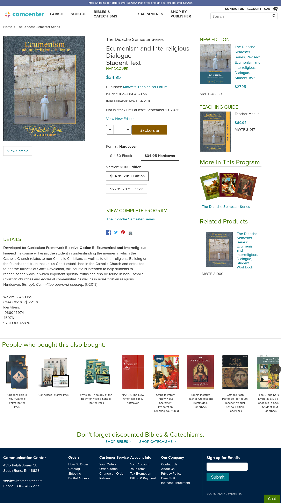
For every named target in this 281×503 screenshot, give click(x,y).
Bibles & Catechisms (105, 14)
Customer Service (114, 457)
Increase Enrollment (175, 482)
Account (254, 9)
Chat (272, 499)
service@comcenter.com (23, 480)
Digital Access (78, 478)
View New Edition (120, 118)
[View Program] (230, 186)
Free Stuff (168, 478)
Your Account (140, 464)
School (78, 14)
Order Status (108, 468)
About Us (168, 468)
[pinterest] (122, 232)
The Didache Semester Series (38, 26)
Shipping (74, 473)
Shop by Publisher (181, 14)
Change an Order (111, 473)
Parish (56, 14)
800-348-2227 (27, 485)
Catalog (74, 468)
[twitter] (115, 232)
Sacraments (150, 14)
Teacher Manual (247, 113)
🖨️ (130, 233)
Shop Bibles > (118, 441)
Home (7, 26)
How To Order (78, 464)
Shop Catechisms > (157, 441)
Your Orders (107, 464)
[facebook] (108, 232)
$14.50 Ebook (121, 155)
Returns (105, 478)
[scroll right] (276, 369)
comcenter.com (23, 13)
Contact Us (234, 9)
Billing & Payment (143, 478)
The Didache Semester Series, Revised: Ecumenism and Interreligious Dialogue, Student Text (247, 62)
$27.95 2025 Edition (126, 189)
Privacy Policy (171, 473)
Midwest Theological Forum (145, 86)
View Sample (17, 150)
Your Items (137, 468)
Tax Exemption (140, 473)
